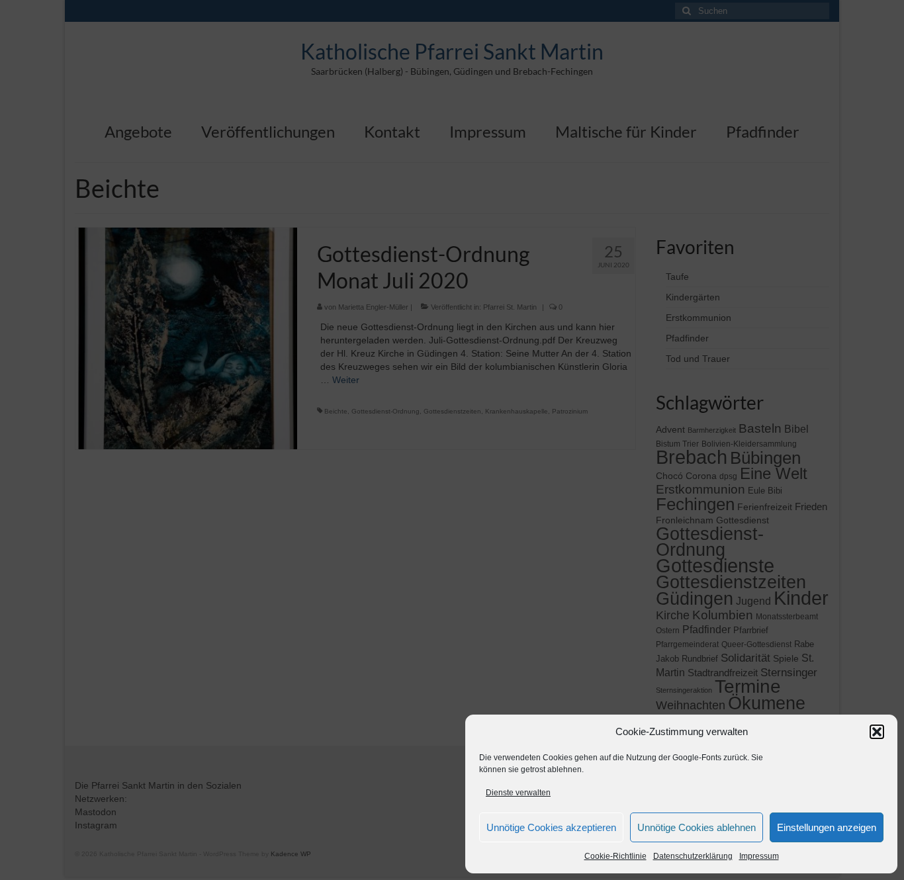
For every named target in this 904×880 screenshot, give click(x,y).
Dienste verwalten (518, 792)
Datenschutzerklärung (693, 856)
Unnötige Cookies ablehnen (696, 827)
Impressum (759, 856)
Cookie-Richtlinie (615, 856)
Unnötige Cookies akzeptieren (551, 827)
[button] (876, 731)
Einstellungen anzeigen (826, 827)
